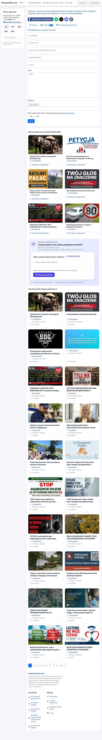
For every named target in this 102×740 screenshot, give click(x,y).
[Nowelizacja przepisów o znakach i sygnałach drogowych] (82, 219)
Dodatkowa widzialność (67, 25)
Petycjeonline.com (9, 3)
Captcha (31, 100)
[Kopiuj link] (71, 19)
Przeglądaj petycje (34, 3)
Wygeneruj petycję (45, 275)
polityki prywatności (66, 113)
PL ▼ (24, 2)
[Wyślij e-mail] (66, 19)
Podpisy (47, 25)
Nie (38, 116)
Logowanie (83, 3)
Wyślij (31, 121)
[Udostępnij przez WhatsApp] (56, 19)
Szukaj (69, 3)
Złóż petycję (95, 3)
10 (61, 665)
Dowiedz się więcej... (13, 22)
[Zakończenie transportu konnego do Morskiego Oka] (45, 151)
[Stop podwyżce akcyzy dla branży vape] (82, 184)
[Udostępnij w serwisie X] (61, 19)
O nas (61, 3)
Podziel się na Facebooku (42, 19)
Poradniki (32, 692)
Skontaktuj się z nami (50, 3)
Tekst (30, 70)
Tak (31, 116)
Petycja (34, 25)
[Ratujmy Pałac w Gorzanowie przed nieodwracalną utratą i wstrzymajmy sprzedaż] (45, 185)
